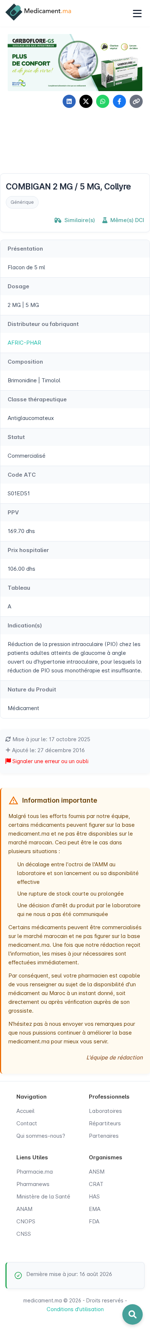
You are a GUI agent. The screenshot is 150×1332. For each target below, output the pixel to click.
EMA (94, 1208)
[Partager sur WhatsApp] (102, 101)
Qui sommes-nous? (40, 1135)
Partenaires (104, 1135)
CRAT (96, 1184)
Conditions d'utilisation (75, 1309)
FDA (94, 1221)
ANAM (24, 1208)
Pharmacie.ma (34, 1171)
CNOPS (25, 1221)
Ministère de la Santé (43, 1196)
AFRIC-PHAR (24, 342)
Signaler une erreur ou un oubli (49, 761)
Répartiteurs (105, 1123)
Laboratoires (105, 1110)
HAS (94, 1196)
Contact (26, 1123)
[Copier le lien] (136, 101)
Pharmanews (33, 1184)
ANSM (96, 1171)
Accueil (25, 1110)
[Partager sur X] (85, 101)
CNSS (23, 1233)
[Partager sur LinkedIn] (69, 101)
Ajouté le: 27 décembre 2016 (48, 750)
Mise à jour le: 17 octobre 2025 (50, 739)
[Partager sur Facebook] (119, 101)
